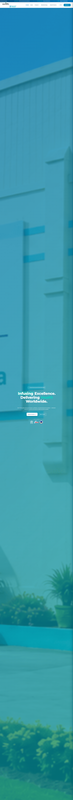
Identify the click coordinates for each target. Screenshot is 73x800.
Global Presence (53, 5)
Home (27, 5)
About (31, 5)
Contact (66, 5)
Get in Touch (42, 414)
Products (36, 5)
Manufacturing (44, 5)
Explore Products (31, 414)
